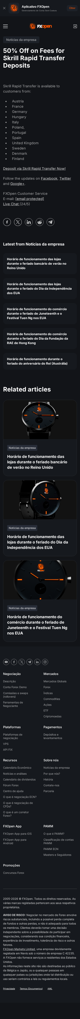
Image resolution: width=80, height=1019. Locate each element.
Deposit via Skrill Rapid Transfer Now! (34, 169)
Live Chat (11, 204)
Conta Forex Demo (15, 687)
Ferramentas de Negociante (13, 704)
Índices (48, 693)
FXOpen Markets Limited (19, 949)
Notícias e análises (15, 773)
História (48, 779)
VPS (6, 743)
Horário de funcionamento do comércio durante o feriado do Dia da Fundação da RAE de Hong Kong (37, 338)
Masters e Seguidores (57, 854)
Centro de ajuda (13, 791)
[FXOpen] (40, 26)
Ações (47, 704)
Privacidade (9, 988)
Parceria (48, 791)
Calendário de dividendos (19, 779)
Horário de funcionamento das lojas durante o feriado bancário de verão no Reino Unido (36, 263)
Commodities (51, 699)
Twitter (65, 178)
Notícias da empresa (56, 767)
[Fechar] (4, 8)
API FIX (8, 749)
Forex (46, 687)
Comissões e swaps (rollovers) (15, 694)
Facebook (49, 178)
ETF (45, 710)
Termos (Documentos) (31, 988)
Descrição (9, 681)
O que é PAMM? (53, 833)
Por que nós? (51, 773)
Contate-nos (51, 785)
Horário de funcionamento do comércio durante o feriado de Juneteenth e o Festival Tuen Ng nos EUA (37, 313)
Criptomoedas (52, 716)
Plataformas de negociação (12, 736)
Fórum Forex (11, 785)
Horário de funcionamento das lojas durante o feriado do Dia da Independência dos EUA (39, 288)
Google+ (17, 184)
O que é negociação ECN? (20, 796)
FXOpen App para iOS (17, 833)
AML (50, 988)
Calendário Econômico (17, 767)
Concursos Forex (13, 872)
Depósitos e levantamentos (52, 736)
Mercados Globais (54, 681)
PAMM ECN (50, 849)
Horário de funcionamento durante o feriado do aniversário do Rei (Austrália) (37, 361)
